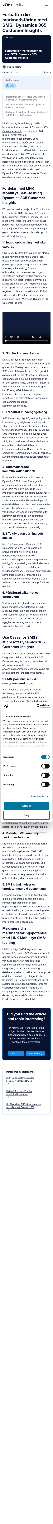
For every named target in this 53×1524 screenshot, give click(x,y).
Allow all (26, 805)
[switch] (45, 766)
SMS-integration (28, 359)
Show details (37, 796)
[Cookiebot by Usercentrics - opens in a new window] (37, 706)
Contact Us (16, 1053)
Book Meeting (35, 1053)
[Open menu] (46, 4)
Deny (26, 815)
